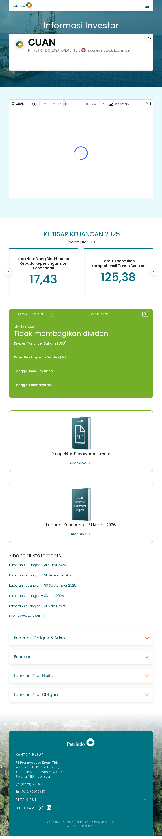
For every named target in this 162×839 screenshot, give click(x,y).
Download (78, 462)
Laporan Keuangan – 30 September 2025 (42, 585)
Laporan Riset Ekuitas (34, 675)
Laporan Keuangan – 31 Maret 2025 (37, 606)
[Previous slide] (8, 272)
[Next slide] (154, 272)
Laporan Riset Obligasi (36, 694)
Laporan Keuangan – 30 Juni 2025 (36, 595)
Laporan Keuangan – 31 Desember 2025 (41, 575)
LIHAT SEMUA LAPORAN (24, 615)
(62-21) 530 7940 (33, 791)
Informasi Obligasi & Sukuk (39, 638)
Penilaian (22, 657)
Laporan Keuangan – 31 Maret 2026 (37, 565)
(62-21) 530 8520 (33, 784)
